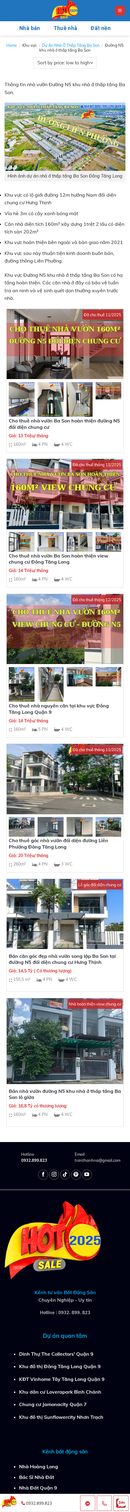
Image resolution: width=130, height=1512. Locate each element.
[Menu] (120, 11)
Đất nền (100, 28)
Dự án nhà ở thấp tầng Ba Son (70, 45)
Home (11, 45)
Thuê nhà (65, 28)
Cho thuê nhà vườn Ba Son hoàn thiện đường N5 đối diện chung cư (64, 424)
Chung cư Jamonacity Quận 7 (53, 1404)
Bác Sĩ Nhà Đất (36, 1477)
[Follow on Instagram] (54, 1175)
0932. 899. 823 (74, 1312)
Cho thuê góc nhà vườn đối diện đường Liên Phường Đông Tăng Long (58, 843)
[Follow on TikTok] (65, 1175)
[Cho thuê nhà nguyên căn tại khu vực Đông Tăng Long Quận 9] (65, 629)
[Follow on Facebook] (43, 1175)
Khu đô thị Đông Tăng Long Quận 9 (60, 1366)
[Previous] (18, 401)
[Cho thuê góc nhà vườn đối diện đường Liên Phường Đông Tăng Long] (65, 779)
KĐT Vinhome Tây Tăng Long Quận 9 (62, 1379)
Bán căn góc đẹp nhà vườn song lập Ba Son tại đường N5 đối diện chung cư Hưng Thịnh (62, 959)
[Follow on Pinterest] (76, 1175)
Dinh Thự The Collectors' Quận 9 (56, 1354)
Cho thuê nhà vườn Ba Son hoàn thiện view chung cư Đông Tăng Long (58, 559)
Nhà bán (29, 28)
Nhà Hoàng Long (38, 1466)
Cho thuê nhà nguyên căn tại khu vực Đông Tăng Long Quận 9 (59, 709)
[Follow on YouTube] (87, 1175)
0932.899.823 (34, 1160)
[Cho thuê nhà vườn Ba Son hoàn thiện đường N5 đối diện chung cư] (65, 344)
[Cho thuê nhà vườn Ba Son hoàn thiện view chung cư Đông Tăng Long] (65, 494)
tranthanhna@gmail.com (97, 1160)
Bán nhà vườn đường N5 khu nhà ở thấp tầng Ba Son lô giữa (65, 1094)
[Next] (111, 401)
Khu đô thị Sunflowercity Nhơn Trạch (61, 1417)
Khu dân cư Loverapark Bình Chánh (60, 1392)
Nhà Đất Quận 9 (38, 1488)
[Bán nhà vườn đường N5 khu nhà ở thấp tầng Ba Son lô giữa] (65, 1041)
